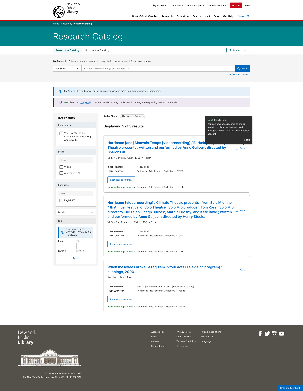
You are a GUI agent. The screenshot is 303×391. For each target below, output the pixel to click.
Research (167, 16)
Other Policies (183, 336)
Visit (207, 16)
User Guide (85, 102)
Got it (247, 139)
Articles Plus (74, 91)
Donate (236, 5)
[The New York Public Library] (66, 10)
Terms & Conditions (186, 341)
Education (182, 16)
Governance (182, 346)
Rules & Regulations (211, 331)
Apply (76, 258)
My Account (159, 5)
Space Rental (158, 346)
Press (154, 336)
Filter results (65, 118)
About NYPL (207, 336)
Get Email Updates (217, 5)
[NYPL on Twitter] (267, 333)
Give (216, 16)
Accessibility (157, 331)
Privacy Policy (183, 331)
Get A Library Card (195, 5)
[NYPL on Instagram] (274, 333)
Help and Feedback (290, 388)
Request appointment (121, 179)
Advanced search (239, 74)
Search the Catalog (67, 50)
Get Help (228, 16)
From (60, 241)
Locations (178, 5)
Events (197, 16)
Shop (247, 5)
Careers (155, 341)
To (77, 241)
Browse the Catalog (97, 50)
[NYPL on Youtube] (281, 333)
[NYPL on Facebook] (260, 333)
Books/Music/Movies (145, 16)
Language (206, 341)
